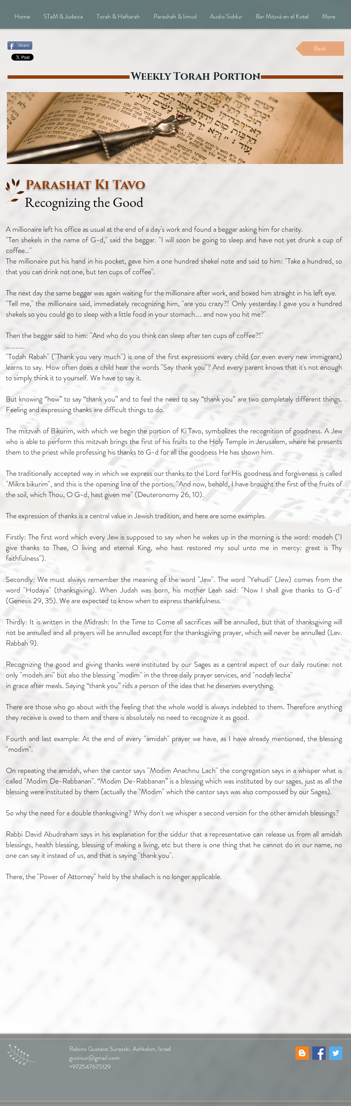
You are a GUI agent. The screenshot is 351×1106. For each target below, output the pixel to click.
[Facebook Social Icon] (319, 1053)
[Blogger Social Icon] (302, 1053)
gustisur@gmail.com (94, 1057)
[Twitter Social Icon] (335, 1053)
